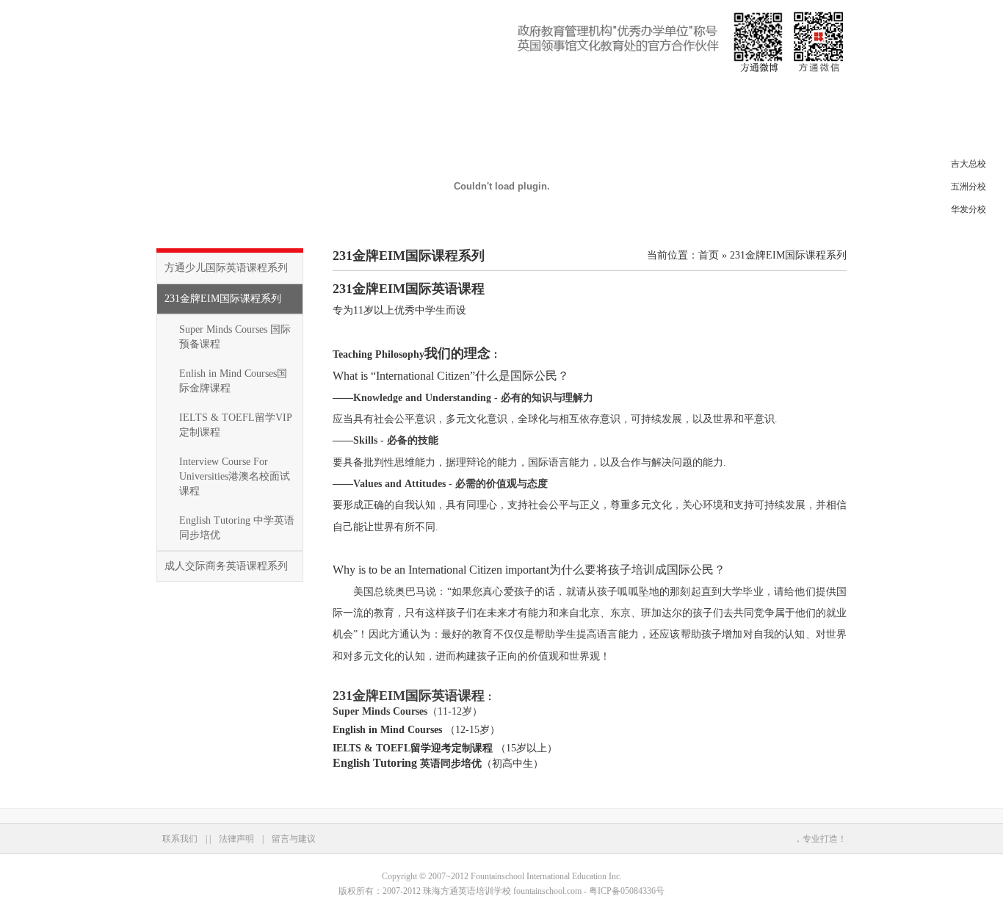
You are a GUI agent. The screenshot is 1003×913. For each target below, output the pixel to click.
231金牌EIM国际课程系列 (222, 298)
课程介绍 (312, 98)
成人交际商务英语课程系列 (226, 565)
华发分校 (968, 209)
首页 (181, 98)
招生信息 (453, 98)
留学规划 (594, 98)
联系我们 (735, 98)
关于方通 (241, 98)
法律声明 (236, 839)
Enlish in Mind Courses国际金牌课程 (233, 381)
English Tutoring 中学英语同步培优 (236, 528)
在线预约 (523, 98)
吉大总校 (968, 164)
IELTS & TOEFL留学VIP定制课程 (235, 425)
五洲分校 (968, 186)
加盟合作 (664, 98)
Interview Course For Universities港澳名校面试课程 (234, 476)
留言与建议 (294, 839)
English (816, 98)
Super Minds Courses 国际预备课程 (235, 337)
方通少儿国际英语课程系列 (226, 267)
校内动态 (382, 98)
